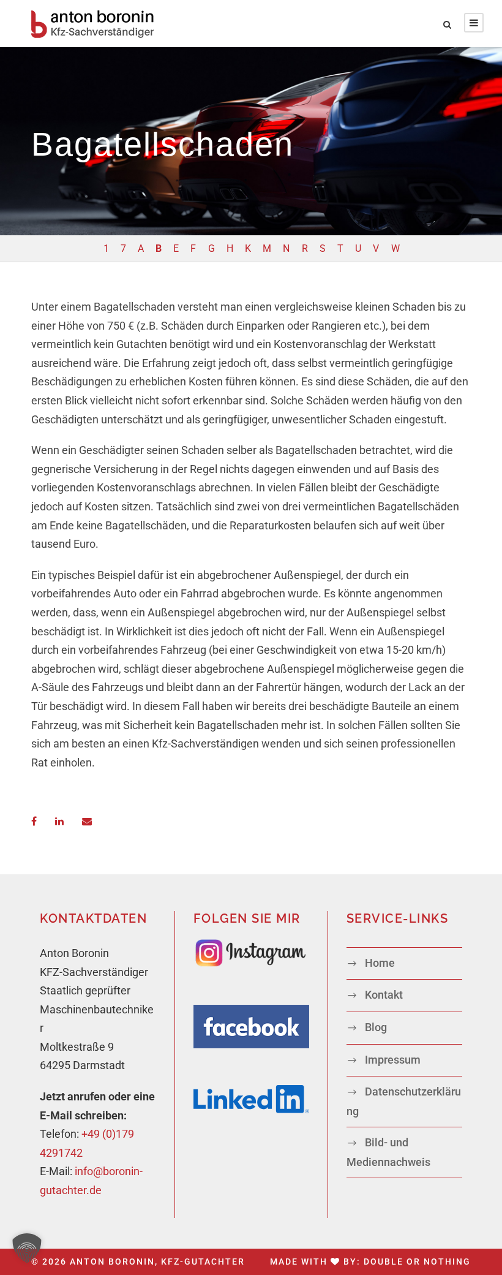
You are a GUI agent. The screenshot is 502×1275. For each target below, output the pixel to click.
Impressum (393, 1059)
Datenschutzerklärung (404, 1101)
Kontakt (384, 994)
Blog (376, 1027)
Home (380, 962)
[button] (27, 1248)
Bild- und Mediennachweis (388, 1152)
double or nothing (417, 1261)
